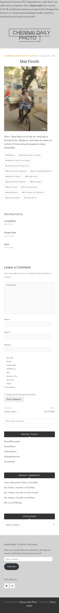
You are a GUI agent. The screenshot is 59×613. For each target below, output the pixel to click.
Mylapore (35, 181)
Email (7, 332)
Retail (35, 56)
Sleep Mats (30, 197)
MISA (6, 244)
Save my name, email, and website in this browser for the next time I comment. (11, 372)
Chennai (10, 155)
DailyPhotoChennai (41, 171)
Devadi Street (13, 176)
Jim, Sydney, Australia (13, 487)
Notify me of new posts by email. (21, 394)
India (18, 56)
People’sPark (10, 232)
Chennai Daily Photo (30, 155)
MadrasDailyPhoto (16, 181)
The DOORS (49, 411)
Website (7, 345)
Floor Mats (31, 176)
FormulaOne (9, 461)
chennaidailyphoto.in (17, 165)
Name (7, 319)
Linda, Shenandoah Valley (15, 482)
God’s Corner (32, 492)
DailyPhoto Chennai (16, 171)
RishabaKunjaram (12, 456)
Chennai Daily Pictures (18, 160)
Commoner (9, 56)
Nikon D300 (11, 187)
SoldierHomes (10, 451)
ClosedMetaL (10, 221)
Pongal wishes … (11, 411)
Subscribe (11, 566)
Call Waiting (16, 502)
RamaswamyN (13, 197)
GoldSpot (31, 497)
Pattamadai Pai (29, 187)
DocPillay (34, 482)
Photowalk (12, 192)
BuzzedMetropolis (12, 441)
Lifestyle (26, 56)
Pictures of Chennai (32, 192)
